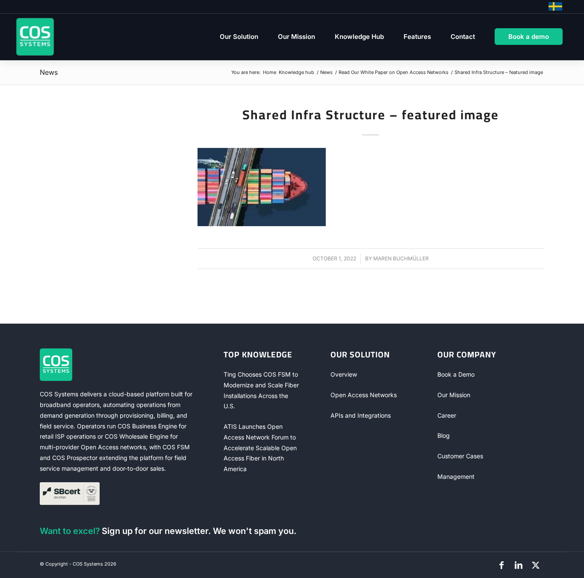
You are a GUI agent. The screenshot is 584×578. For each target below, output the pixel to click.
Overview (343, 374)
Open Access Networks (363, 394)
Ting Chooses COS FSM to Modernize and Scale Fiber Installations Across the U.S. (261, 390)
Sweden (555, 6)
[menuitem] (239, 36)
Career (446, 415)
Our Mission (453, 394)
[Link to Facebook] (501, 565)
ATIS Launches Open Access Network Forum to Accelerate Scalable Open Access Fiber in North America (260, 447)
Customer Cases (460, 456)
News (49, 72)
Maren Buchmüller (401, 258)
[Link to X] (535, 565)
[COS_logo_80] (35, 36)
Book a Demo (456, 374)
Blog (443, 435)
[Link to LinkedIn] (518, 565)
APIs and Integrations (360, 415)
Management (456, 476)
